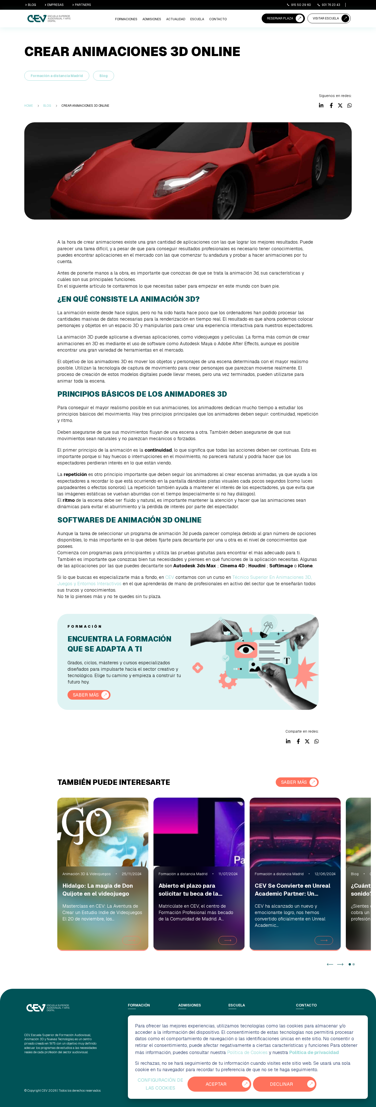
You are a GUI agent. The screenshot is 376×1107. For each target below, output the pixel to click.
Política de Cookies (247, 1052)
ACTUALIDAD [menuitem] (175, 19)
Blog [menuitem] (47, 106)
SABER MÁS (86, 695)
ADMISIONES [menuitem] (151, 19)
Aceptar (216, 1084)
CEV (169, 577)
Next (340, 964)
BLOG (32, 5)
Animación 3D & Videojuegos (86, 874)
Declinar (281, 1084)
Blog (103, 75)
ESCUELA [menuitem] (197, 19)
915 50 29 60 (301, 5)
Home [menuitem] (28, 106)
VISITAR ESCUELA (326, 18)
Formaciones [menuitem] (126, 19)
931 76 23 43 (331, 5)
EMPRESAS (55, 5)
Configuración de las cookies (160, 1084)
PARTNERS (83, 5)
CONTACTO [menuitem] (218, 19)
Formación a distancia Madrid (57, 75)
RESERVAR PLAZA (280, 18)
